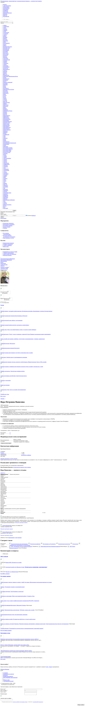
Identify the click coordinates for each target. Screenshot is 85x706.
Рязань (4, 154)
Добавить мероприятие (8, 252)
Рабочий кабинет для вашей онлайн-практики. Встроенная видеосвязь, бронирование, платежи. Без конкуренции (26, 311)
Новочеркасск (6, 128)
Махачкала (5, 106)
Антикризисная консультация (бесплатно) (10, 348)
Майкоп (5, 103)
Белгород (5, 39)
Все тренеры (6, 233)
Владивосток (6, 16)
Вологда (5, 56)
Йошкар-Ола (6, 75)
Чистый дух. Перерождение (12, 571)
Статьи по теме (4, 264)
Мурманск (5, 109)
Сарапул (5, 160)
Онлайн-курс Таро (5, 394)
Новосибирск (6, 6)
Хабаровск (5, 190)
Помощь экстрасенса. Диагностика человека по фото (13, 371)
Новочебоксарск (7, 127)
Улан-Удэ (5, 184)
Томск (4, 179)
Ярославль (5, 208)
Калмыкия (5, 79)
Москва (5, 4)
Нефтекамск (6, 116)
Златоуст (5, 70)
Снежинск (5, 166)
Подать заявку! (81, 704)
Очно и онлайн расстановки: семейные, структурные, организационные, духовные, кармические (23, 338)
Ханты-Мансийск (7, 192)
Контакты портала (7, 255)
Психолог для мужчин (6, 380)
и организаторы (6, 234)
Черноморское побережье (9, 199)
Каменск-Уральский (7, 82)
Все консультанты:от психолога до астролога (9, 236)
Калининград (6, 78)
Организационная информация (8, 258)
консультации (18, 537)
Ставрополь (6, 169)
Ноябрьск (5, 132)
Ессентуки (5, 68)
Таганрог (5, 174)
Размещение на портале (8, 674)
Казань (4, 77)
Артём (4, 31)
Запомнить (29, 215)
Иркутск (5, 15)
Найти (14, 210)
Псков (4, 145)
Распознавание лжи (10, 211)
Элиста (4, 202)
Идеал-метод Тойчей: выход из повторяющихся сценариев (14, 357)
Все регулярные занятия (6, 630)
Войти (2, 216)
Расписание (3, 263)
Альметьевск (6, 26)
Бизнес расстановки (5, 385)
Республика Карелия (8, 148)
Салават (5, 155)
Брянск (4, 45)
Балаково (5, 37)
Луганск (5, 100)
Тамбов (5, 176)
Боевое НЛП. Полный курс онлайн (14, 562)
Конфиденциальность (8, 676)
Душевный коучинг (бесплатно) (8, 343)
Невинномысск (6, 115)
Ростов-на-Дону (6, 152)
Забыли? (34, 215)
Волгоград (5, 52)
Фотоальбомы (4, 261)
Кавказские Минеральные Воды (10, 76)
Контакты (5, 675)
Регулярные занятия (7, 225)
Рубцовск (5, 153)
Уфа (4, 188)
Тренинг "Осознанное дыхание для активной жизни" (13, 586)
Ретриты (5, 228)
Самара (5, 157)
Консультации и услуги (8, 238)
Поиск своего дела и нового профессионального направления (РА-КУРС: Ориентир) (20, 600)
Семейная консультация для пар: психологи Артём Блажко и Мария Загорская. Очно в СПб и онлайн (23, 362)
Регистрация (3, 218)
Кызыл (4, 97)
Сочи (4, 167)
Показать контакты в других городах (9, 458)
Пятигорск (5, 146)
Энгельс (5, 203)
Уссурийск (5, 186)
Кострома (5, 90)
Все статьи (3, 659)
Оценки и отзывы (5, 267)
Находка (5, 114)
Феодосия (5, 189)
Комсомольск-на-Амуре (8, 89)
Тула (4, 182)
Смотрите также (4, 268)
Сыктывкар (5, 173)
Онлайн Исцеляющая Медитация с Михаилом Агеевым (13, 605)
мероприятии (12, 537)
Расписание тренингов (8, 223)
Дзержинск (5, 63)
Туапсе (4, 180)
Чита (4, 201)
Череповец (5, 197)
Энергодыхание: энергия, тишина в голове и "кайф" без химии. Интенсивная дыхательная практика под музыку (26, 582)
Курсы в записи (6, 226)
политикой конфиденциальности (38, 701)
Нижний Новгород (7, 12)
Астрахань (5, 33)
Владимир (5, 51)
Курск (4, 96)
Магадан (5, 101)
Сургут (4, 171)
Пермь (4, 140)
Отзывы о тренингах (8, 244)
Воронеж (5, 14)
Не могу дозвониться (3, 453)
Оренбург (5, 138)
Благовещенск (6, 43)
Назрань (5, 112)
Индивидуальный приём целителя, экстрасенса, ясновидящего (15, 325)
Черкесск (5, 198)
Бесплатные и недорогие (8, 224)
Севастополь (6, 163)
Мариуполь (5, 104)
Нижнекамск (6, 120)
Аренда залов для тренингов (9, 254)
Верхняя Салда (6, 47)
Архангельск (6, 32)
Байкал (4, 36)
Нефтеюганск (6, 117)
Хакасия (5, 191)
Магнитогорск (6, 102)
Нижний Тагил (6, 122)
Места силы (6, 246)
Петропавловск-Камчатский (9, 142)
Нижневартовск (6, 119)
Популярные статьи (5, 633)
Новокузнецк (6, 123)
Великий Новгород (7, 46)
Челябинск (5, 10)
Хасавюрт (5, 193)
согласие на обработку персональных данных (20, 701)
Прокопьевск (6, 144)
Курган (4, 95)
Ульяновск (5, 185)
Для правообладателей (8, 681)
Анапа (4, 27)
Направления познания (8, 243)
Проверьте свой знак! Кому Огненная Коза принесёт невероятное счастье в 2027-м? (20, 639)
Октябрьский (6, 134)
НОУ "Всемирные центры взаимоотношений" (21, 546)
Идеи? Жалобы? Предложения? (10, 677)
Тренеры (2, 398)
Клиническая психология (64, 543)
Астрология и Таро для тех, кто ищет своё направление (13, 389)
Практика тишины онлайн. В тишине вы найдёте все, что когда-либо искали (18, 619)
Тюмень (5, 183)
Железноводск (6, 69)
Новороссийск (6, 125)
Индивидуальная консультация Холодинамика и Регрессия (14, 315)
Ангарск (5, 28)
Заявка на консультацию (6, 443)
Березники (5, 40)
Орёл (4, 136)
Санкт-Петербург (7, 5)
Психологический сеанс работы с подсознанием (11, 320)
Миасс (4, 107)
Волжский (5, 55)
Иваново (5, 71)
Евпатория (5, 65)
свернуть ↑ (3, 472)
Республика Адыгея (7, 147)
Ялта (4, 207)
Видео (2, 262)
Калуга (4, 81)
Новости (2, 265)
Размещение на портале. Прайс (10, 251)
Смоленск (5, 165)
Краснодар (5, 11)
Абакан (5, 25)
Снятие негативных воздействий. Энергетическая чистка (14, 375)
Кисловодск (6, 88)
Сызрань (5, 172)
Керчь (4, 85)
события (4, 556)
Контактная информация (6, 259)
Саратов (5, 161)
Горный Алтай (6, 59)
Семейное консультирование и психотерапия (20, 545)
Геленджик (5, 58)
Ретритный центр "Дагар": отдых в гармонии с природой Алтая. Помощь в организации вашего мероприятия (26, 334)
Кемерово (5, 84)
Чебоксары (5, 195)
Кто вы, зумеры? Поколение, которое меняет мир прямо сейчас (15, 644)
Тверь (4, 177)
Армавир (5, 30)
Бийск (4, 41)
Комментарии (4, 269)
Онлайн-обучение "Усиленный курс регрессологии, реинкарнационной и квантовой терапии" (22, 628)
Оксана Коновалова (6, 525)
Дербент (5, 62)
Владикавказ (6, 50)
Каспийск (5, 83)
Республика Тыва (7, 151)
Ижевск (5, 72)
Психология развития (35, 543)
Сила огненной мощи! (6, 656)
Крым (4, 94)
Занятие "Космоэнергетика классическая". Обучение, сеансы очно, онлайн (17, 610)
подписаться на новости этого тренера (22, 467)
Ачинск (5, 34)
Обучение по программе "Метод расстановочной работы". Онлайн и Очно (17, 596)
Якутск (4, 205)
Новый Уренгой (6, 129)
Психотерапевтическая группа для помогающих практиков (14, 614)
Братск (4, 44)
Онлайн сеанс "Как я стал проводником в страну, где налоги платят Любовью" (18, 329)
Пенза (4, 139)
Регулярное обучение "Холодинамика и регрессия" (12, 591)
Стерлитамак (6, 170)
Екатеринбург (6, 8)
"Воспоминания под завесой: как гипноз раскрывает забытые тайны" (16, 650)
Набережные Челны (7, 110)
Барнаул (5, 38)
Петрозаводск (6, 141)
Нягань (4, 133)
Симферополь (6, 164)
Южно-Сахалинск (7, 204)
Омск (4, 135)
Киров (4, 87)
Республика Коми (7, 150)
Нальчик (5, 113)
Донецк (5, 64)
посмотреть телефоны (26, 455)
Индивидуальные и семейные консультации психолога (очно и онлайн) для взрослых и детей (22, 366)
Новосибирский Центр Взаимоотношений (50, 546)
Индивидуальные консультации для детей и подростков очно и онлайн (17, 352)
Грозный (5, 60)
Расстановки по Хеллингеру (49, 543)
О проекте (5, 672)
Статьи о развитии (7, 245)
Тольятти (5, 178)
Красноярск (5, 9)
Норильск (5, 131)
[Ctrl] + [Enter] (49, 666)
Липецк (5, 98)
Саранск (5, 159)
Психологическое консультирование (19, 543)
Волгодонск (6, 53)
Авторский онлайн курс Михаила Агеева (26, 567)
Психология (75, 543)
